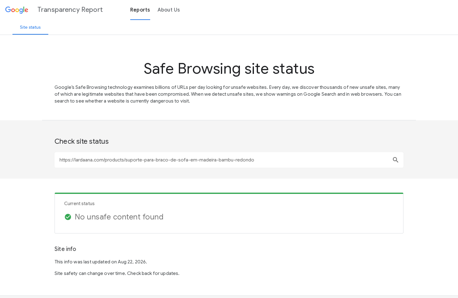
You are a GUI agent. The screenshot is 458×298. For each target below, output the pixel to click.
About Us (169, 10)
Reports (140, 10)
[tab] (30, 27)
